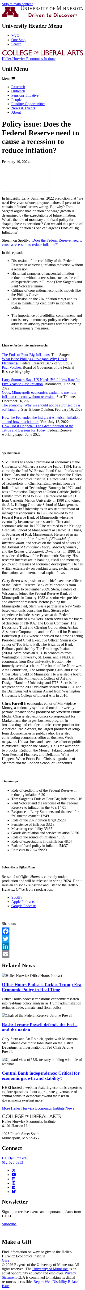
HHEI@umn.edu (15, 1158)
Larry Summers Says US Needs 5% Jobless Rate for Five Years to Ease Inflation (41, 382)
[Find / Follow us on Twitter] (13, 1170)
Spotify (16, 897)
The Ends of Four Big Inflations (26, 355)
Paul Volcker (11, 367)
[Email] (42, 954)
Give (5, 1260)
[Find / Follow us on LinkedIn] (13, 1179)
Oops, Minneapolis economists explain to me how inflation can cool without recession (39, 394)
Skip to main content (17, 4)
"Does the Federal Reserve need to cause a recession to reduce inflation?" (42, 242)
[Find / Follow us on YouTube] (13, 1175)
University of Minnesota (50, 1269)
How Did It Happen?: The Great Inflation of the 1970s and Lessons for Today (37, 428)
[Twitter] (42, 939)
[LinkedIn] (42, 946)
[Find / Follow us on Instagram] (13, 1183)
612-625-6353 (12, 1162)
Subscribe (9, 1224)
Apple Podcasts (22, 902)
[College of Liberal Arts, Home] (42, 54)
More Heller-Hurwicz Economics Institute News (38, 1108)
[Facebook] (42, 931)
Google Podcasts (23, 906)
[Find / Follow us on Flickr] (13, 1187)
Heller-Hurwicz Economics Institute (28, 59)
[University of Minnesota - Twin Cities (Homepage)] (42, 16)
